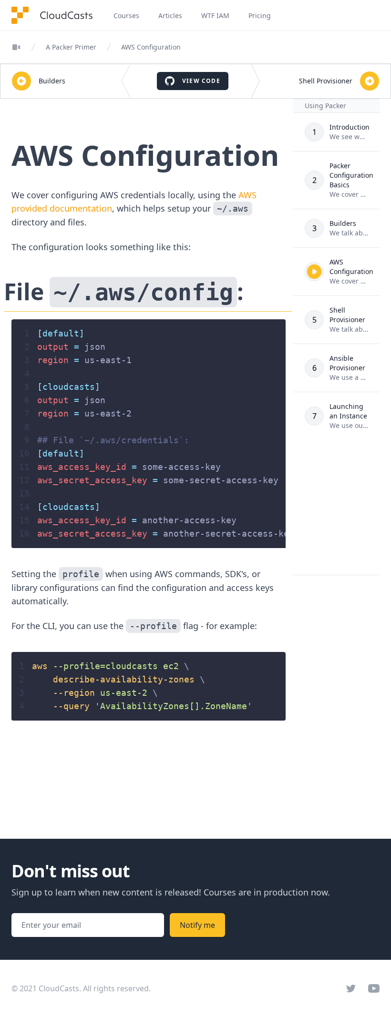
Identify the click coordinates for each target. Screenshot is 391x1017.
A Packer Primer (71, 46)
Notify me (197, 925)
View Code (201, 81)
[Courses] (16, 47)
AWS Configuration (151, 46)
